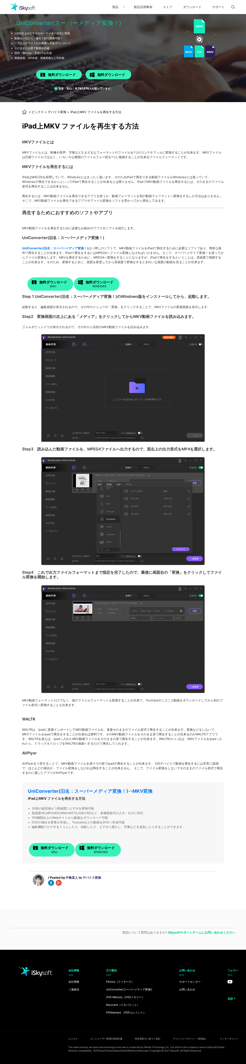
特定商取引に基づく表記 (147, 1038)
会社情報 (73, 981)
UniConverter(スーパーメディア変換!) (129, 989)
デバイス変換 (57, 112)
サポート (218, 7)
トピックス (36, 112)
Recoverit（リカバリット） (123, 1004)
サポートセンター (190, 981)
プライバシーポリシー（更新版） (190, 1038)
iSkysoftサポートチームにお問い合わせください (201, 932)
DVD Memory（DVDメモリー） (125, 997)
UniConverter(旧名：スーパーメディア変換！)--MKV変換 (90, 791)
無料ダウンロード (62, 75)
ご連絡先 (73, 989)
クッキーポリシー (229, 1038)
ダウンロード (192, 7)
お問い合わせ (187, 989)
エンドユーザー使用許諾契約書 (106, 1038)
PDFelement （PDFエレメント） (126, 1012)
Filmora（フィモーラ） (120, 981)
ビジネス (73, 1038)
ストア (167, 7)
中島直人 (72, 877)
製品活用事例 (143, 7)
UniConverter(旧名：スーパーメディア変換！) (55, 248)
